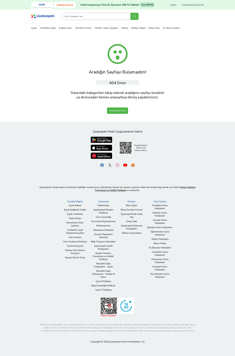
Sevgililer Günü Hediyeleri (160, 207)
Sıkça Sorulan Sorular (132, 209)
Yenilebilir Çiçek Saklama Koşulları (75, 231)
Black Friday (160, 243)
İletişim (132, 201)
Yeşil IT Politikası (103, 289)
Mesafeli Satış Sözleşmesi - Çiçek (103, 265)
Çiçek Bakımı (75, 205)
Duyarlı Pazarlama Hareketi (103, 236)
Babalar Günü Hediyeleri (159, 227)
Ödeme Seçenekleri (132, 233)
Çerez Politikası (103, 281)
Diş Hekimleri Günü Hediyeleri (160, 275)
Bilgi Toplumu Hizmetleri (103, 241)
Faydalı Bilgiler (75, 201)
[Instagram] (117, 165)
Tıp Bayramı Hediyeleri (160, 247)
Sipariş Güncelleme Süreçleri (75, 252)
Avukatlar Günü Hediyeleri (160, 253)
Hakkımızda (103, 205)
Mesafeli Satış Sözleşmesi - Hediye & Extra (103, 274)
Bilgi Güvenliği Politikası (103, 285)
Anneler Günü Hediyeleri (160, 222)
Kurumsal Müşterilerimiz (103, 221)
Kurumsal (103, 201)
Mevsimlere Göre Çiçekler (75, 224)
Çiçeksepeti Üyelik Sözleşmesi (103, 247)
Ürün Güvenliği (103, 217)
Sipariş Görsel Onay (75, 257)
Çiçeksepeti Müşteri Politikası (103, 211)
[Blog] (133, 165)
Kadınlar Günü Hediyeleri (160, 214)
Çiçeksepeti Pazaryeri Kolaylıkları (131, 227)
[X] (110, 165)
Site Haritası (75, 237)
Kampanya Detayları (103, 229)
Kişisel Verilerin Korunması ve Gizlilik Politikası (103, 256)
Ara (134, 16)
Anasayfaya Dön (117, 110)
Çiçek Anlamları (75, 214)
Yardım (173, 4)
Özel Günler (75, 218)
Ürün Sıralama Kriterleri (75, 241)
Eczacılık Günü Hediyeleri (160, 268)
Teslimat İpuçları (75, 245)
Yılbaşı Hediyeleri (160, 239)
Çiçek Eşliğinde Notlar (75, 209)
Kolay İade (131, 221)
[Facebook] (102, 165)
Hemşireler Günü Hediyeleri (159, 261)
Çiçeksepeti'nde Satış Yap (192, 4)
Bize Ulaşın (131, 205)
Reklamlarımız (103, 225)
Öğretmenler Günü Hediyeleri (159, 233)
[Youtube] (125, 165)
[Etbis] (109, 307)
